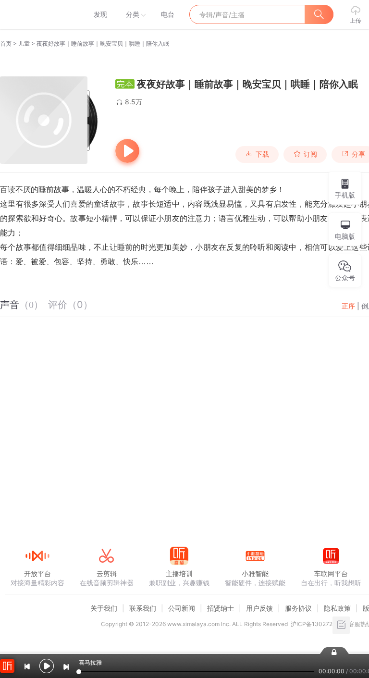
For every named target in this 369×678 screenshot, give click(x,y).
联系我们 (142, 608)
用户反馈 (259, 608)
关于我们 (103, 608)
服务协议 (298, 608)
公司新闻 (181, 608)
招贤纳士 (220, 608)
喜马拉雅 (37, 14)
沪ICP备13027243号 (318, 624)
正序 (348, 306)
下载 (262, 154)
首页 (6, 43)
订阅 (310, 154)
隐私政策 (337, 608)
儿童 (24, 43)
